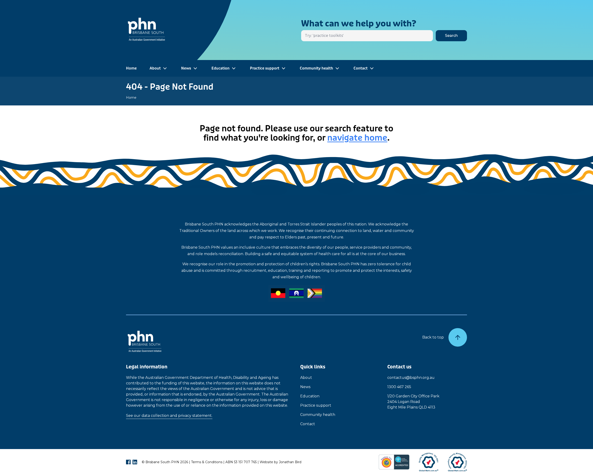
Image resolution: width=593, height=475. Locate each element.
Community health (317, 414)
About (306, 377)
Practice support (315, 405)
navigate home (357, 138)
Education (309, 396)
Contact (307, 424)
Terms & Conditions (206, 462)
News (305, 387)
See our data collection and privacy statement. (169, 415)
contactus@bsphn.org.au (411, 377)
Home (131, 68)
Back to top (433, 337)
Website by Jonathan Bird (280, 462)
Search (451, 35)
